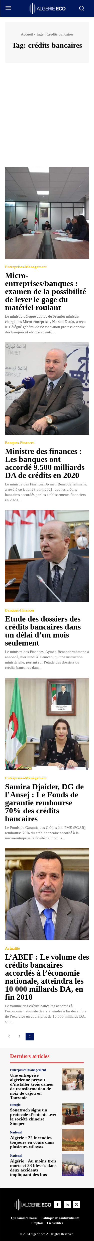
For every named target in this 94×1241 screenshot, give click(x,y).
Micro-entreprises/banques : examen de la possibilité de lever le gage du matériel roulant (45, 291)
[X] (76, 1204)
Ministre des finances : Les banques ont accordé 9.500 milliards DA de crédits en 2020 (44, 463)
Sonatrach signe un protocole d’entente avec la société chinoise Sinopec (33, 1116)
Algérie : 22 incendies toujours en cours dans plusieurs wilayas (32, 1142)
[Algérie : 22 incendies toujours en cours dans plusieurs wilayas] (73, 1140)
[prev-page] (9, 1036)
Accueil (27, 34)
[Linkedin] (67, 1204)
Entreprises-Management (26, 267)
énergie (15, 1104)
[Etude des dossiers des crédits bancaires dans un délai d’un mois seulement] (47, 556)
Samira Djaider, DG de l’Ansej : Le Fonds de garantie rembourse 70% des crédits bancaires (44, 802)
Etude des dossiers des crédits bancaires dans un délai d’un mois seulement (43, 630)
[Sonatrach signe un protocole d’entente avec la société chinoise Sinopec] (73, 1114)
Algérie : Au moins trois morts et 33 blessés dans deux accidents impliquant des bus (33, 1167)
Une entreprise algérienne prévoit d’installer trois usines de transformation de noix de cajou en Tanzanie (31, 1086)
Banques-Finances (19, 443)
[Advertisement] (47, 117)
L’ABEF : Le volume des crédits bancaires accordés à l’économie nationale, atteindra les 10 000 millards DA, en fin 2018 (47, 976)
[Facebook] (57, 1204)
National (16, 1132)
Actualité (12, 948)
